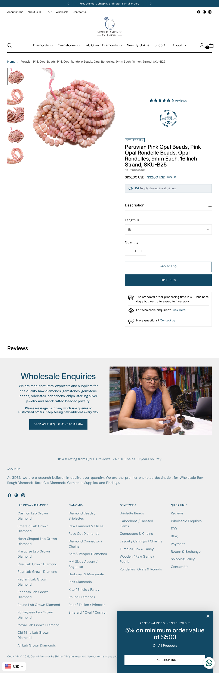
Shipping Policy (183, 559)
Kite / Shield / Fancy (84, 589)
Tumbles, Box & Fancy (137, 549)
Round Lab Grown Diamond (39, 604)
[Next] (150, 3)
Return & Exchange (186, 551)
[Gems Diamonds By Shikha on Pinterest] (204, 12)
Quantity (132, 242)
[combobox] (14, 666)
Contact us (167, 320)
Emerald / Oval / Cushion (88, 612)
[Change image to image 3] (15, 116)
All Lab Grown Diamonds (37, 645)
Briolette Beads (132, 513)
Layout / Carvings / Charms (141, 541)
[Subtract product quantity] (142, 251)
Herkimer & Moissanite (86, 574)
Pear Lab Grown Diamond (37, 571)
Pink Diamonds (80, 582)
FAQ (174, 528)
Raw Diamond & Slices (86, 526)
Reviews (177, 513)
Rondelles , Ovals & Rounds (141, 569)
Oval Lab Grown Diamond (37, 564)
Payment (178, 544)
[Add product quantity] (129, 251)
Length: (132, 220)
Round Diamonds (82, 597)
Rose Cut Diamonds (84, 533)
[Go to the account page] (200, 45)
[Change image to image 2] (15, 96)
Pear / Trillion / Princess (87, 604)
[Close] (208, 616)
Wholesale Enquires (186, 521)
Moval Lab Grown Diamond (38, 625)
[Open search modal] (9, 45)
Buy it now (168, 280)
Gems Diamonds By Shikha (47, 656)
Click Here (179, 310)
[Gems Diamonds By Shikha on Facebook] (199, 12)
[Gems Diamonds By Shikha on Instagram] (210, 12)
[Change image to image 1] (15, 76)
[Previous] (68, 3)
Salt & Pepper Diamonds (88, 554)
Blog (174, 536)
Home (11, 61)
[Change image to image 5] (15, 155)
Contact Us (179, 566)
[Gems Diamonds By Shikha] (109, 26)
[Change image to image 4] (15, 135)
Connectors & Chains (136, 533)
